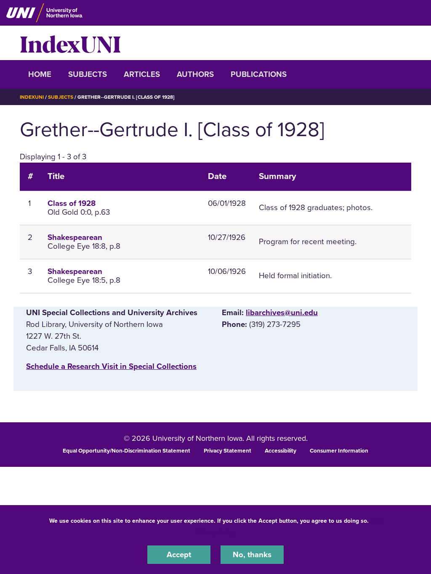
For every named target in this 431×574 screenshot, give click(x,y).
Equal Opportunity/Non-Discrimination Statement (126, 451)
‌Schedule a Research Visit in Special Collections (111, 366)
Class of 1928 (72, 203)
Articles (142, 74)
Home (39, 74)
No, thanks (252, 554)
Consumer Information (339, 451)
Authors (195, 74)
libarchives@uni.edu (282, 312)
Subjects (87, 74)
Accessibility (280, 451)
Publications (259, 74)
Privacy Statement (227, 451)
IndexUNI (70, 42)
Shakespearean (75, 237)
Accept (179, 554)
